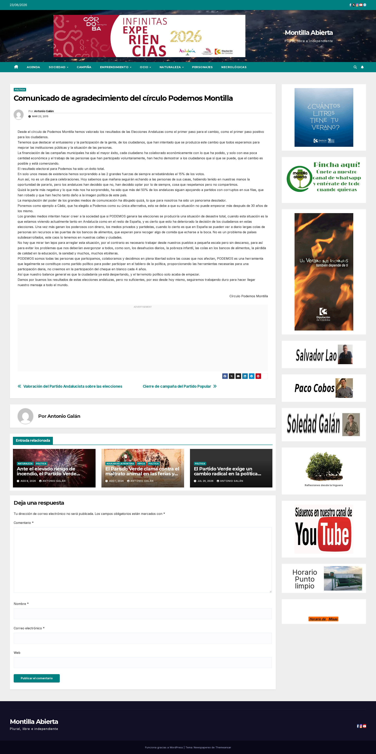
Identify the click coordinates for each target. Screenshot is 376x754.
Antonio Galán (44, 111)
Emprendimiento (115, 67)
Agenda (33, 67)
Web (17, 653)
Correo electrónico (29, 628)
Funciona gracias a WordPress (164, 747)
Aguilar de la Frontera (120, 463)
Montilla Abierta (309, 32)
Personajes (202, 67)
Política (20, 89)
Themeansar (223, 747)
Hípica (141, 463)
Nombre (21, 604)
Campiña (84, 67)
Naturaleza (171, 67)
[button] (355, 67)
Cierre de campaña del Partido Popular (177, 386)
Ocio (144, 67)
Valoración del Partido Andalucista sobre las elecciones (72, 386)
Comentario (24, 523)
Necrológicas (234, 67)
